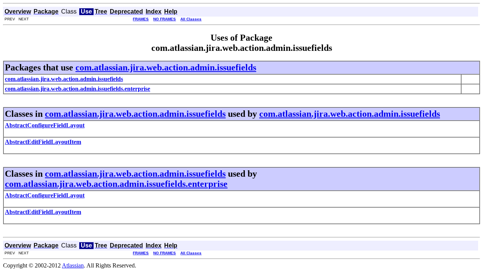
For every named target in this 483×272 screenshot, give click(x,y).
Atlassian (73, 265)
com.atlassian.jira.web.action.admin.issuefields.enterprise (116, 184)
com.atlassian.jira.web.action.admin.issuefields (165, 67)
